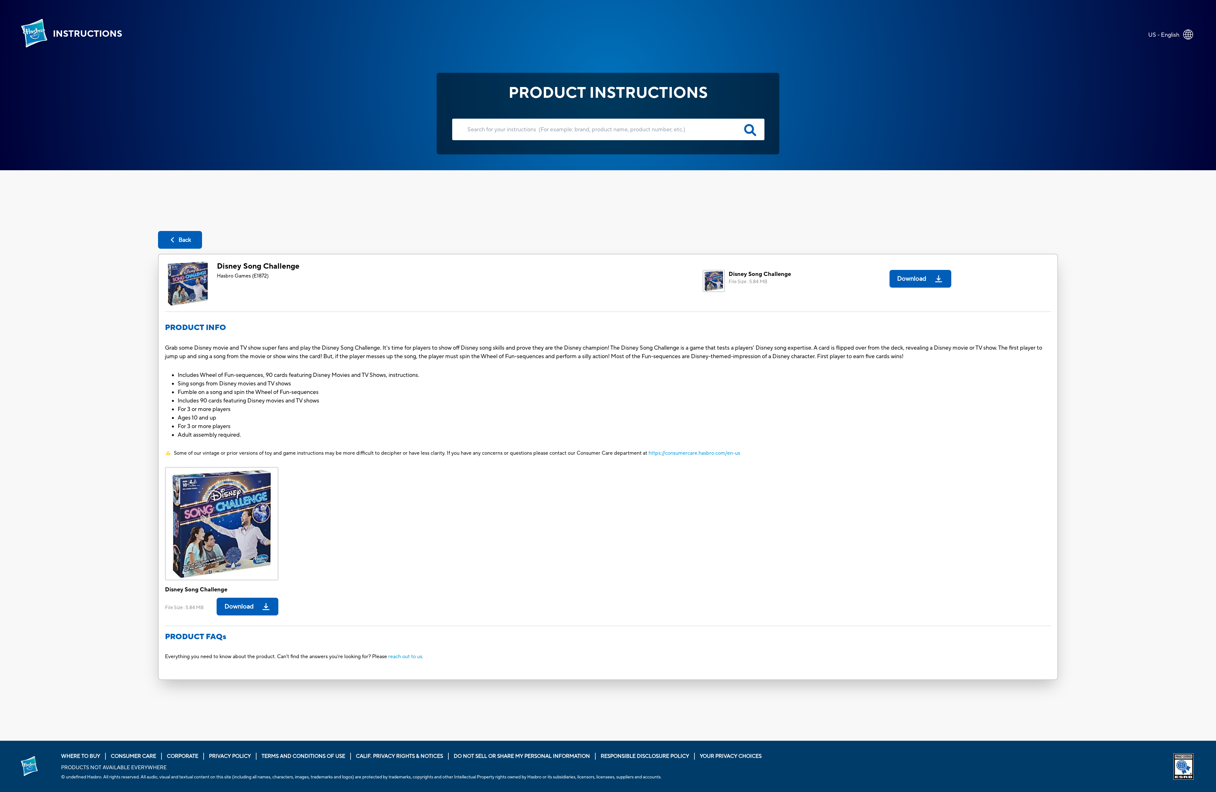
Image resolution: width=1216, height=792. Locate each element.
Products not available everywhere (114, 767)
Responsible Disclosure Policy (645, 756)
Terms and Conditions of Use (303, 756)
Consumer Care (133, 756)
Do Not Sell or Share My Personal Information (522, 756)
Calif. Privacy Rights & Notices (399, 756)
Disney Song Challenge (258, 266)
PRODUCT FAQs (195, 637)
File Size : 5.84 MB (748, 282)
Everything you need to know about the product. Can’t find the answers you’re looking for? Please (276, 656)
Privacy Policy (230, 756)
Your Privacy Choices (731, 756)
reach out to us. (405, 656)
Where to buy (80, 756)
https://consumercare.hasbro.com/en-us (694, 453)
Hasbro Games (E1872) (243, 276)
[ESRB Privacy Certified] (1185, 766)
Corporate (182, 756)
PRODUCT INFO (195, 328)
